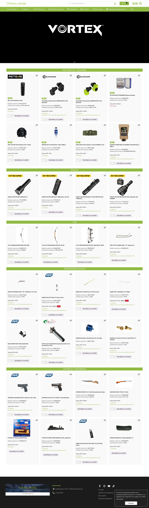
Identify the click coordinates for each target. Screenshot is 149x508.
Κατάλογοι (86, 9)
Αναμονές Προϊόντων (57, 9)
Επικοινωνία (99, 9)
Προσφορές (73, 9)
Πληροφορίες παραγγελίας (116, 9)
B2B (135, 3)
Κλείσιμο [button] (131, 503)
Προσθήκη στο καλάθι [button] (21, 116)
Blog (132, 9)
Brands (26, 9)
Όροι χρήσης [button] (119, 499)
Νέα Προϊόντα (40, 9)
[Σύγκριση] (37, 76)
